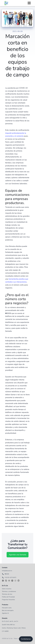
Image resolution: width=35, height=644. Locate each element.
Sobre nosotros (6, 589)
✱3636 (7, 574)
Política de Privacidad (8, 597)
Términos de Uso (7, 594)
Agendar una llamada (17, 554)
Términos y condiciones (9, 591)
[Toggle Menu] (29, 2)
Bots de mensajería (7, 610)
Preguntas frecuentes (8, 600)
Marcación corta (6, 608)
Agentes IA (5, 613)
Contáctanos (26, 639)
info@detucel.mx (7, 571)
